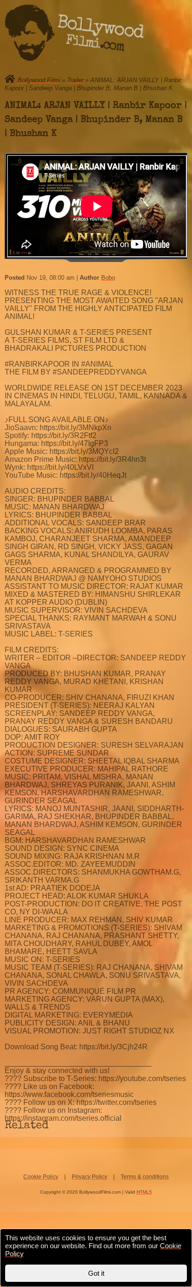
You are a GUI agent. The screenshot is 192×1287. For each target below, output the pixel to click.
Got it (96, 1273)
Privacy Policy (89, 1177)
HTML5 (144, 1192)
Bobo (108, 277)
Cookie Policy (40, 1177)
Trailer (75, 80)
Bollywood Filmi (39, 80)
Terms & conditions (145, 1177)
